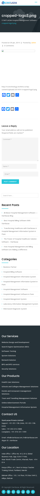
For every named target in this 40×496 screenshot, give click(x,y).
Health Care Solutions (10, 382)
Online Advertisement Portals (14, 403)
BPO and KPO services (10, 364)
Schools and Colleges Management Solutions (20, 386)
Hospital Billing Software (12, 272)
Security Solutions (9, 369)
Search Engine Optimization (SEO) (15, 347)
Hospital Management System (15, 299)
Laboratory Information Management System (20, 304)
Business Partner (10, 267)
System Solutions (9, 355)
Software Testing (9, 351)
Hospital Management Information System (19, 277)
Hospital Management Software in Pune (18, 294)
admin (33, 42)
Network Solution (9, 360)
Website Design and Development (15, 342)
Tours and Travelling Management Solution (19, 398)
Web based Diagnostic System (15, 309)
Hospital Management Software (15, 289)
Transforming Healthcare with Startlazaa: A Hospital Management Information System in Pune (19, 231)
